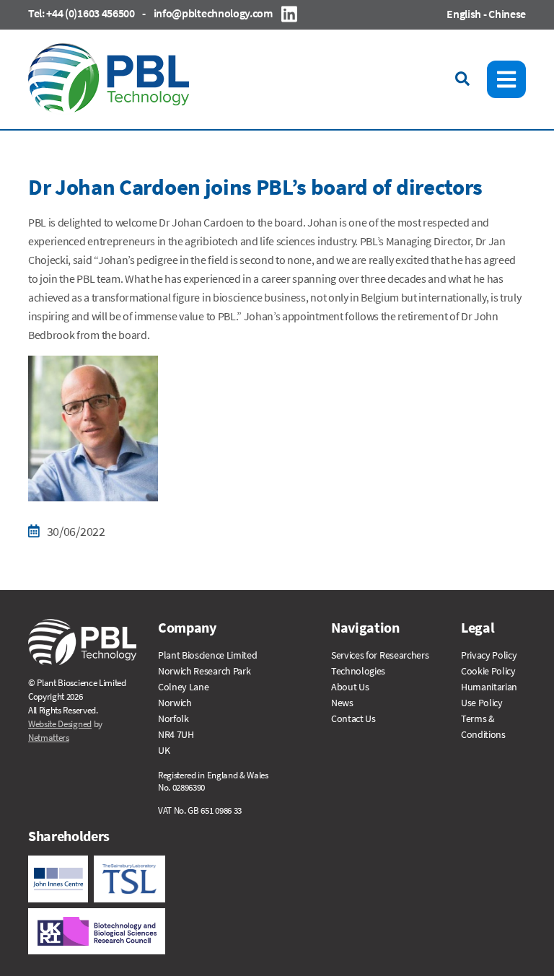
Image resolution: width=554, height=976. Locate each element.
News (342, 702)
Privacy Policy (489, 655)
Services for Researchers (379, 655)
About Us (350, 686)
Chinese (507, 13)
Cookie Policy (488, 670)
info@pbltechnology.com (213, 13)
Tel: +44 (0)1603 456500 (81, 13)
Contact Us (353, 718)
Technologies (358, 670)
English (464, 13)
